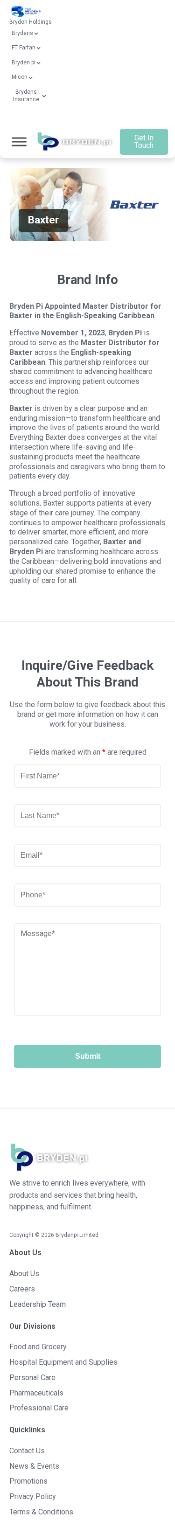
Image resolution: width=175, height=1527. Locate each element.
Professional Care (39, 1407)
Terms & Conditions (41, 1511)
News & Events (34, 1466)
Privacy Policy (32, 1496)
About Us (24, 1273)
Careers (22, 1288)
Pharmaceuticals (36, 1392)
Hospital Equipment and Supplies (63, 1362)
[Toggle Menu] (19, 142)
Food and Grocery (38, 1346)
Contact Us (27, 1450)
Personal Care (32, 1377)
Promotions (28, 1481)
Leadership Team (37, 1304)
